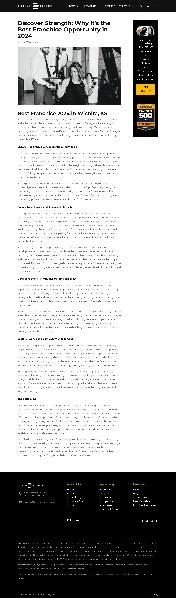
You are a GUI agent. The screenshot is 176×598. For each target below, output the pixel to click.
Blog (135, 493)
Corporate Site (75, 501)
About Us (72, 493)
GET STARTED (145, 89)
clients (82, 221)
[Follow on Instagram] (152, 521)
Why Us (104, 493)
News (35, 42)
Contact (71, 505)
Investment (106, 489)
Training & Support (110, 509)
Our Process (140, 497)
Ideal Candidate (141, 501)
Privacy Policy (152, 594)
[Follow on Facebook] (142, 521)
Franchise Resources (144, 505)
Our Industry (74, 497)
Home (70, 489)
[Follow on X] (147, 521)
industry (87, 127)
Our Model (106, 497)
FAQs (136, 489)
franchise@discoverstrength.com (39, 502)
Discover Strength (62, 123)
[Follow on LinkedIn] (156, 521)
